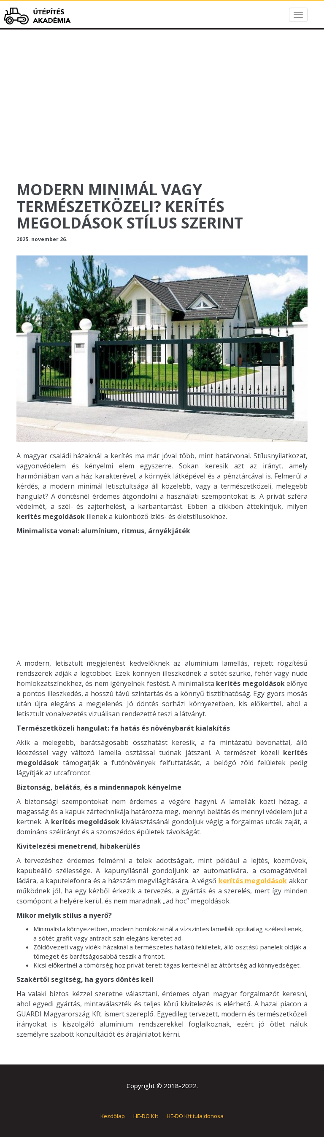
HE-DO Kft (145, 1116)
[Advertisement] (162, 114)
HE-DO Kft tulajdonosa (195, 1116)
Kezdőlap (112, 1116)
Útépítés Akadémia (40, 16)
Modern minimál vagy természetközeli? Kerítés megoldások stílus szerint (129, 206)
